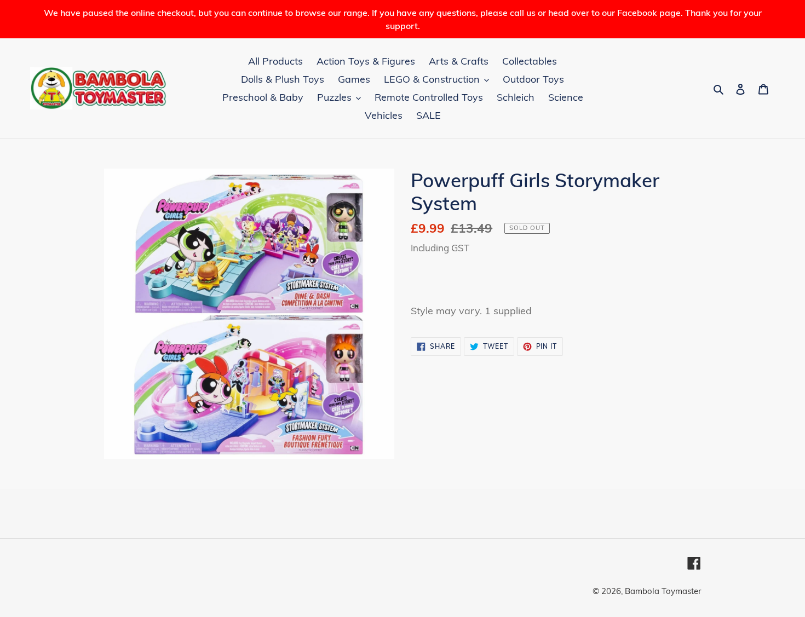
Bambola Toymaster (663, 591)
